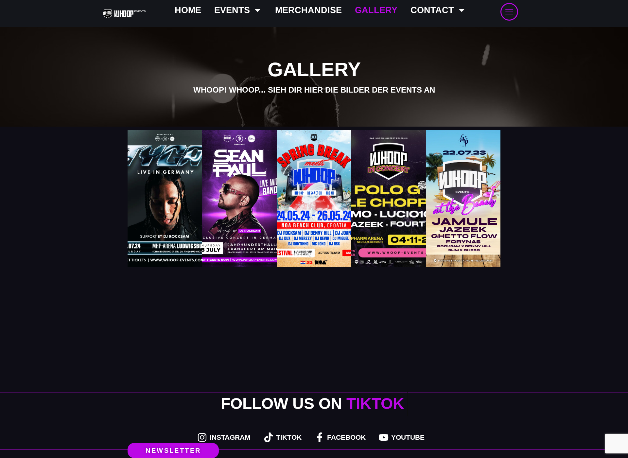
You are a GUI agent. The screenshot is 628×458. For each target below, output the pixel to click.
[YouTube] (384, 437)
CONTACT (432, 10)
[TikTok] (268, 437)
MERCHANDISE (308, 10)
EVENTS (232, 10)
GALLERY (376, 10)
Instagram (230, 437)
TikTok (289, 437)
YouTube (408, 437)
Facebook (346, 437)
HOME (188, 10)
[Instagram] (202, 437)
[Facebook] (319, 437)
